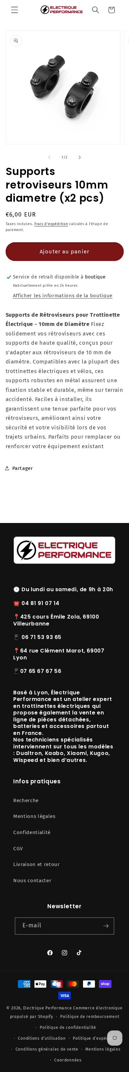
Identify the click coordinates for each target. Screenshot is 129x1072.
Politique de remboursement (89, 1016)
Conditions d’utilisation (41, 1038)
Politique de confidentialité (68, 1027)
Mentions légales (34, 816)
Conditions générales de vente (47, 1049)
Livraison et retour (36, 864)
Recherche (26, 800)
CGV (18, 849)
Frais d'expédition (51, 224)
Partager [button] (22, 468)
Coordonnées (67, 1060)
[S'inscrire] (106, 926)
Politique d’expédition (95, 1038)
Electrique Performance (47, 1008)
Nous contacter (32, 881)
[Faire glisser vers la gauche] (49, 157)
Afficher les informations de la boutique (62, 296)
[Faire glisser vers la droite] (79, 157)
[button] (14, 10)
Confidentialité (32, 832)
